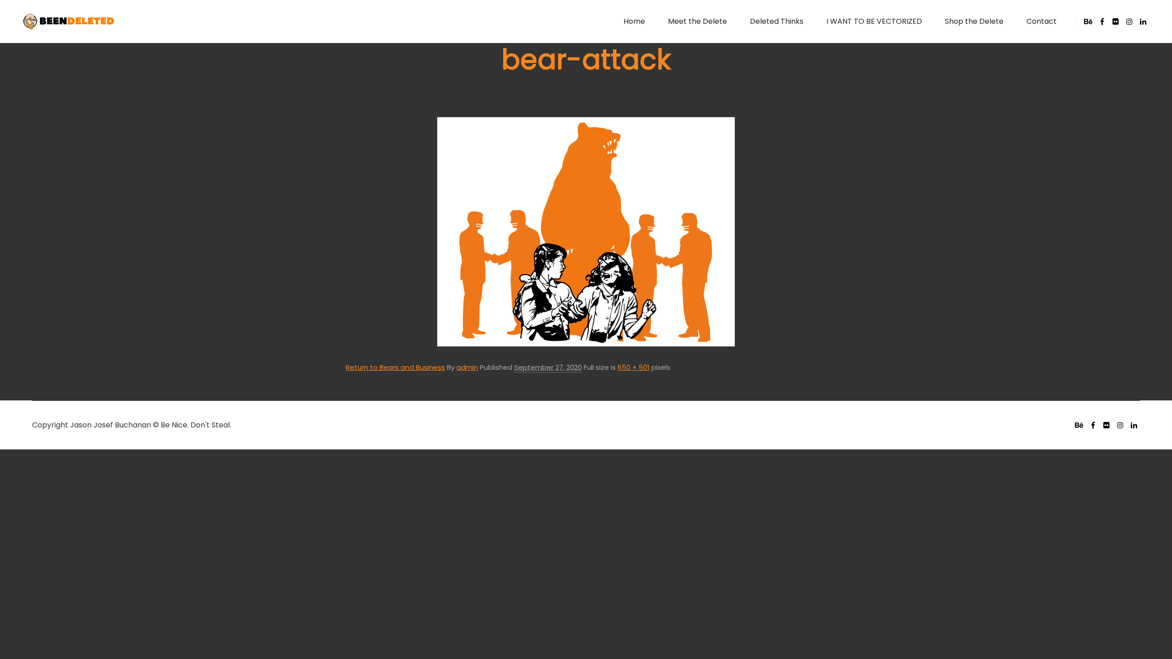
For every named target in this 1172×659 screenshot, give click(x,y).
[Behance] (1088, 21)
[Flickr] (1116, 21)
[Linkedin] (1143, 21)
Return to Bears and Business (395, 367)
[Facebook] (1102, 21)
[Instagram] (1129, 21)
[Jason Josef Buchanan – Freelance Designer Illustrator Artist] (68, 21)
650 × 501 (634, 367)
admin (467, 367)
